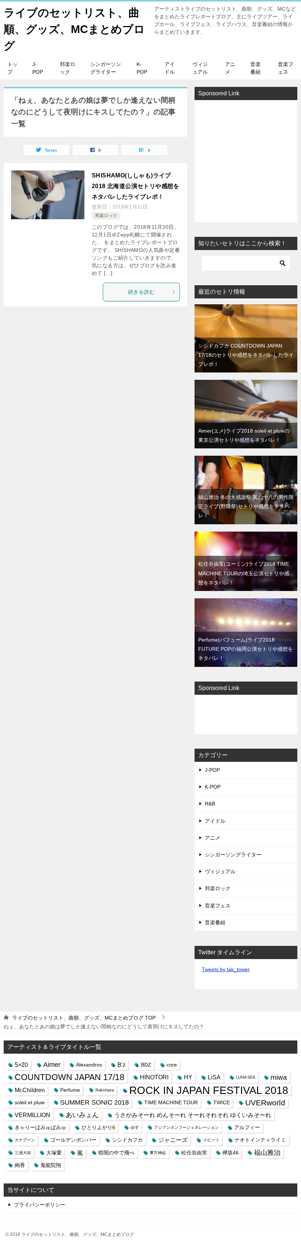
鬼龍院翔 (50, 1165)
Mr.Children (30, 1090)
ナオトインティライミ (260, 1140)
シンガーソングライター (105, 68)
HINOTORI (154, 1077)
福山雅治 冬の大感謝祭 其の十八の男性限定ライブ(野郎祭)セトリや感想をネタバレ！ (246, 506)
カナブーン (25, 1140)
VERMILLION (32, 1115)
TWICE (221, 1102)
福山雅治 (267, 1152)
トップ (12, 68)
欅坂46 (230, 1153)
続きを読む (141, 292)
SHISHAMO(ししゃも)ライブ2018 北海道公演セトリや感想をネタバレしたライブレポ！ (135, 186)
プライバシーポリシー (39, 1205)
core (172, 1065)
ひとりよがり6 (98, 1127)
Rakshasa (104, 1090)
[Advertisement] (246, 161)
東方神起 (158, 1152)
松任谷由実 (194, 1153)
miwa (279, 1077)
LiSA (214, 1077)
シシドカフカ (127, 1140)
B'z (121, 1064)
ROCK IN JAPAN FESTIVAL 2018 (208, 1090)
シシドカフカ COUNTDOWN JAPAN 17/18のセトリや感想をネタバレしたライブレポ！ (246, 355)
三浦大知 (23, 1152)
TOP (84, 1018)
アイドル (169, 68)
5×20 (21, 1064)
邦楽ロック (67, 68)
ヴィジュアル (200, 68)
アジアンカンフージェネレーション (186, 1127)
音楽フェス (285, 68)
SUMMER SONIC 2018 (94, 1102)
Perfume (70, 1090)
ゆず (135, 1127)
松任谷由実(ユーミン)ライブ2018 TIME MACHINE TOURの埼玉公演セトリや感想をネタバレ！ (243, 573)
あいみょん (82, 1115)
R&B (210, 804)
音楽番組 (255, 68)
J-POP (37, 68)
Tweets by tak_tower (226, 969)
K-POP (142, 68)
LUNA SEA (245, 1077)
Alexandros (89, 1065)
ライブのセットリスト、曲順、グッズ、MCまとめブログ (74, 29)
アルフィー (247, 1127)
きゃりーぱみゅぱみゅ (40, 1127)
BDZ (146, 1065)
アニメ (230, 68)
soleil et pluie (30, 1102)
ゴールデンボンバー (73, 1140)
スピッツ (211, 1140)
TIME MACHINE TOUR (171, 1102)
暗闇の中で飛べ (116, 1153)
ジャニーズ (173, 1140)
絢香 (20, 1165)
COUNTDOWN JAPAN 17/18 (69, 1077)
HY (188, 1077)
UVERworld (265, 1102)
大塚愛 (54, 1153)
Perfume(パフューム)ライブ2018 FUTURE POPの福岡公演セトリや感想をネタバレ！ (245, 649)
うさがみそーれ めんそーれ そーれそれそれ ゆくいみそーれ (192, 1115)
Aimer (52, 1064)
